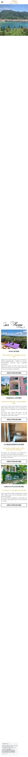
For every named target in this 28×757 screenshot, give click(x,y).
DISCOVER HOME (14, 373)
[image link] (14, 2)
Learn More (8, 748)
